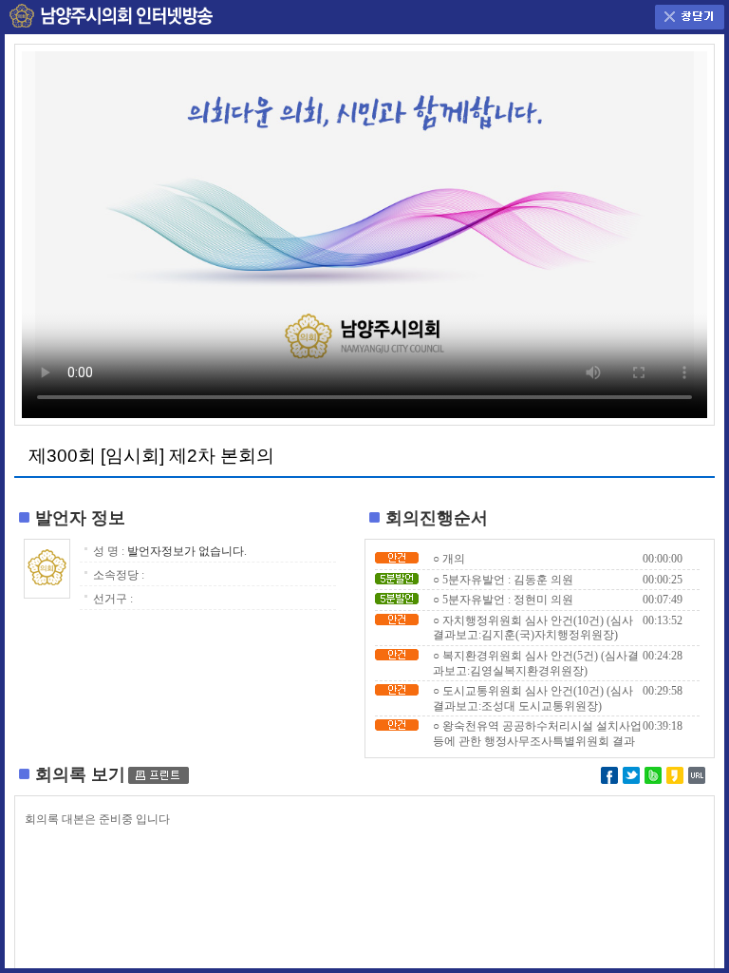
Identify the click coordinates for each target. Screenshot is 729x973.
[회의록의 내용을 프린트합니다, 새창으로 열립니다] (158, 775)
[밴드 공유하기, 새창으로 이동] (653, 773)
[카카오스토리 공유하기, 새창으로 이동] (674, 773)
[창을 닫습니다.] (689, 13)
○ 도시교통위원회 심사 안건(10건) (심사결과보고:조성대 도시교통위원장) (533, 698)
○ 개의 (449, 558)
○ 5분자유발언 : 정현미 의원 (503, 599)
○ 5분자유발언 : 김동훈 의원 (503, 579)
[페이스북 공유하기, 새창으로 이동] (609, 773)
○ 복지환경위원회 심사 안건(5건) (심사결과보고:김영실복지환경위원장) (536, 663)
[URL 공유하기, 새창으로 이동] (696, 773)
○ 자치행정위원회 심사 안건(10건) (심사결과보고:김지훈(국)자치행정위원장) (533, 628)
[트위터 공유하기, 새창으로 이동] (631, 773)
